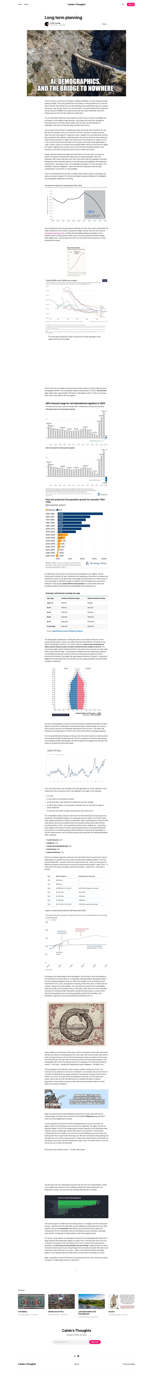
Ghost (133, 1364)
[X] (75, 1356)
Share (104, 24)
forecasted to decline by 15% (55, 233)
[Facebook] (78, 1356)
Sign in (131, 4)
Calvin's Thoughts (76, 4)
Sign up (76, 1364)
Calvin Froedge (55, 23)
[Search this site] (123, 4)
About (26, 4)
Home (20, 4)
